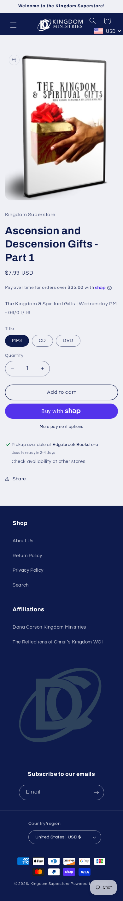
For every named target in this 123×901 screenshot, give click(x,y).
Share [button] (19, 479)
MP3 (17, 340)
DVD (68, 340)
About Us (23, 541)
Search (21, 585)
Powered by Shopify (90, 884)
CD (42, 340)
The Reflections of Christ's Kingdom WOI (58, 642)
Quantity (14, 355)
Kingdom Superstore (50, 884)
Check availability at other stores (48, 461)
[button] (13, 24)
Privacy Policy (28, 570)
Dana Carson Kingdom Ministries (49, 627)
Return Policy (27, 555)
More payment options (61, 427)
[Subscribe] (96, 792)
